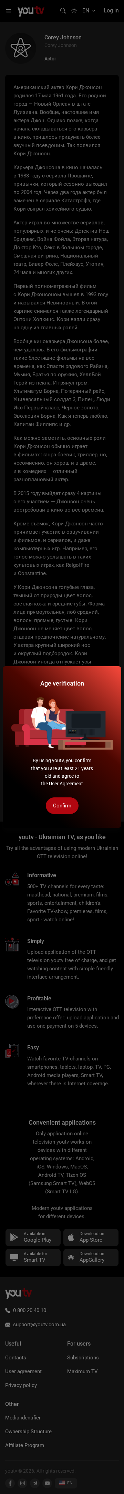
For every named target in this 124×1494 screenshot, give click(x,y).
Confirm (62, 806)
